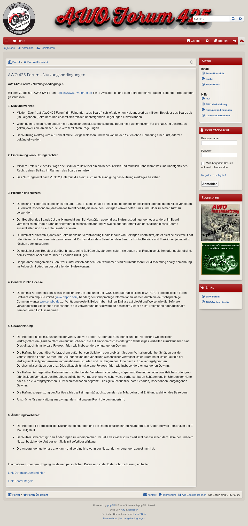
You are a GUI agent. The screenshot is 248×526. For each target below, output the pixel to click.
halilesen (133, 509)
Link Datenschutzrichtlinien (26, 472)
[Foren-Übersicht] (109, 18)
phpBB (111, 505)
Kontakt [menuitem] (151, 494)
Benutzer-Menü (217, 130)
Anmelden (27, 47)
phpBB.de (141, 514)
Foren (21, 41)
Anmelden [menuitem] (235, 41)
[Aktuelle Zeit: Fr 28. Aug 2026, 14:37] (191, 62)
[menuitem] (193, 40)
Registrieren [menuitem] (242, 41)
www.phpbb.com (67, 297)
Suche (11, 47)
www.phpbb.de (50, 301)
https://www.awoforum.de (75, 93)
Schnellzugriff (7, 41)
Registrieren (47, 47)
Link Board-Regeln (20, 481)
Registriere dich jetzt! (213, 175)
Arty (123, 509)
